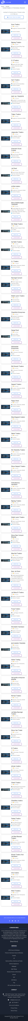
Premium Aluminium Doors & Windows (14, 953)
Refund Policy (14, 1010)
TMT (14, 977)
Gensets (14, 955)
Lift (14, 958)
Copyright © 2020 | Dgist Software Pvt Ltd (14, 1017)
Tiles (14, 982)
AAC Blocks (14, 980)
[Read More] (14, 941)
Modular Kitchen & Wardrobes (14, 971)
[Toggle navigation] (25, 2)
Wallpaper (14, 966)
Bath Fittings (14, 969)
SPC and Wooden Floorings (14, 985)
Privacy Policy (14, 1008)
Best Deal (16, 35)
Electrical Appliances (14, 963)
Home (2, 6)
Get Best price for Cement (14, 17)
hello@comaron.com (15, 1000)
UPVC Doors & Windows (14, 950)
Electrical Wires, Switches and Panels (14, 961)
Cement (7, 6)
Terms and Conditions (14, 1005)
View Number (17, 38)
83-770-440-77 (15, 1002)
